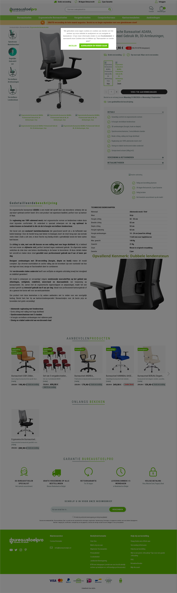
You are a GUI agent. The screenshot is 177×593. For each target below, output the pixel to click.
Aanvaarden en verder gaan (94, 46)
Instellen (73, 45)
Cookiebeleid (106, 36)
